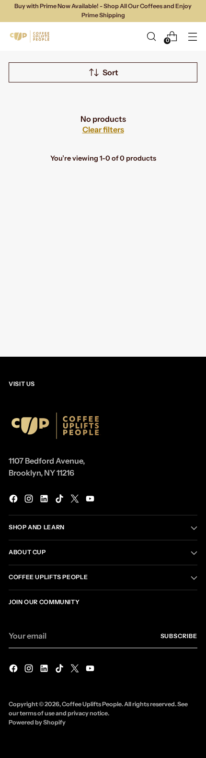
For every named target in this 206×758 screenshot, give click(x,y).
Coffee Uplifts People (92, 704)
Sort (110, 72)
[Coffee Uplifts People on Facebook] (14, 500)
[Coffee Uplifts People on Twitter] (75, 500)
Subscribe (179, 636)
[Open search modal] (151, 36)
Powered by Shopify (37, 722)
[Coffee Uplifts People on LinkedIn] (45, 500)
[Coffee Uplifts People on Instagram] (29, 500)
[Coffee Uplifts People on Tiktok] (60, 500)
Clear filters (103, 129)
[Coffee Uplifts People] (30, 36)
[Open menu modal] (192, 36)
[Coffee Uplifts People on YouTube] (91, 500)
